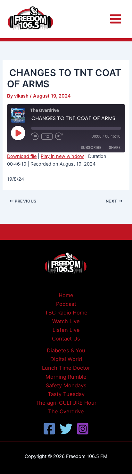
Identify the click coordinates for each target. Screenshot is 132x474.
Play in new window (62, 156)
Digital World (66, 359)
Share (114, 147)
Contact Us (66, 338)
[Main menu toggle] (116, 19)
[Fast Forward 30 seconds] (62, 136)
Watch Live (66, 321)
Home (66, 295)
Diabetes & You (66, 350)
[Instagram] (82, 428)
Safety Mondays (66, 385)
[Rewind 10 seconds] (35, 136)
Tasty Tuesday (66, 394)
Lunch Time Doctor (66, 368)
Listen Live (66, 330)
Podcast (66, 304)
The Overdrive (66, 411)
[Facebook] (49, 428)
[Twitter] (66, 428)
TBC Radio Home (66, 312)
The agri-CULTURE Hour (66, 403)
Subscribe (91, 147)
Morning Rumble (66, 377)
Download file (22, 156)
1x (47, 136)
